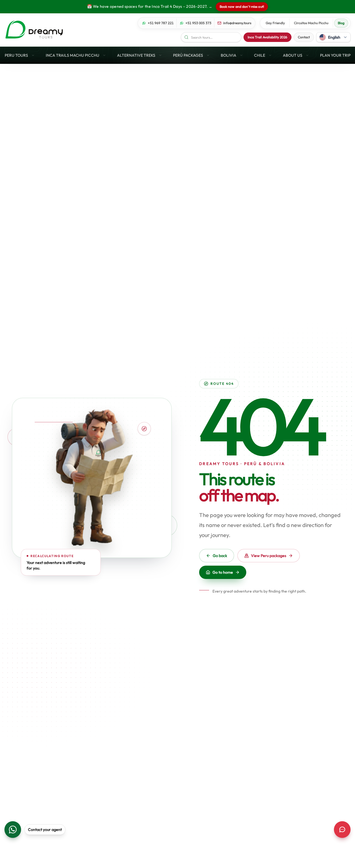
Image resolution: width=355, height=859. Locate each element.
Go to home (222, 572)
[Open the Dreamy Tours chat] (342, 829)
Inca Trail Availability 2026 (267, 37)
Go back (220, 555)
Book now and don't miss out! (242, 6)
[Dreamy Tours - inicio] (34, 30)
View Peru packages (268, 555)
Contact (304, 37)
